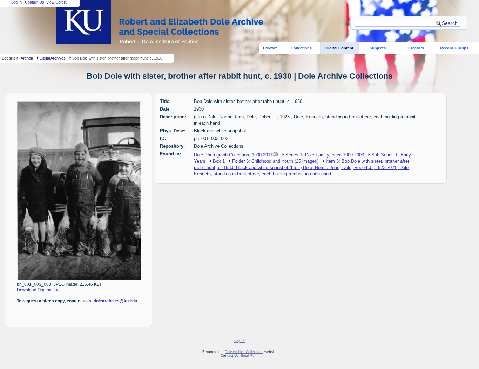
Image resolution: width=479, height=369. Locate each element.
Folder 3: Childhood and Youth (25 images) (275, 161)
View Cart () (57, 2)
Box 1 (219, 161)
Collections (301, 48)
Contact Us (34, 2)
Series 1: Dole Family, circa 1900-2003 (324, 155)
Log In (16, 2)
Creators (416, 48)
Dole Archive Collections (244, 352)
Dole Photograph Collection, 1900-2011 (233, 155)
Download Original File (39, 290)
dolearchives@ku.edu (115, 301)
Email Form (249, 355)
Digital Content (339, 48)
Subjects (378, 48)
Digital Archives (53, 58)
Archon (27, 58)
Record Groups (454, 48)
